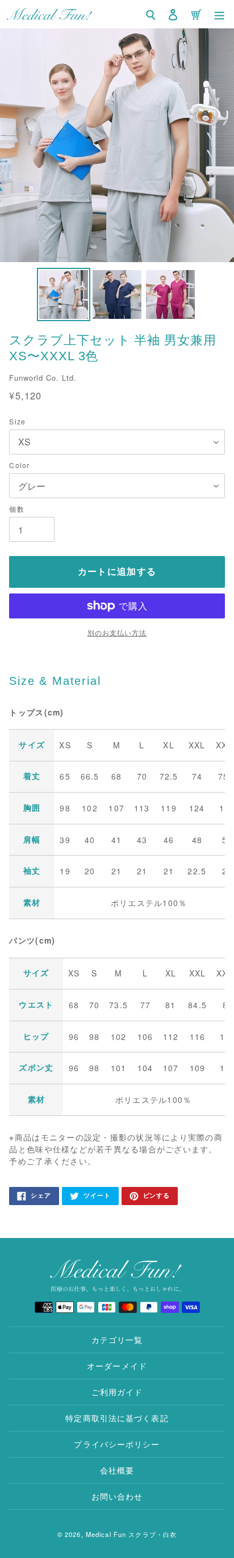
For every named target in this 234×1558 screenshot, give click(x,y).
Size (17, 421)
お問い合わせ (117, 1496)
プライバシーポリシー (117, 1444)
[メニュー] (219, 14)
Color (19, 465)
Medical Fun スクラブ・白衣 (131, 1534)
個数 (16, 508)
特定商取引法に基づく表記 (116, 1418)
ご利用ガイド (117, 1391)
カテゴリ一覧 (117, 1339)
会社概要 (117, 1470)
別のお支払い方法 (117, 632)
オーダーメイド (117, 1365)
